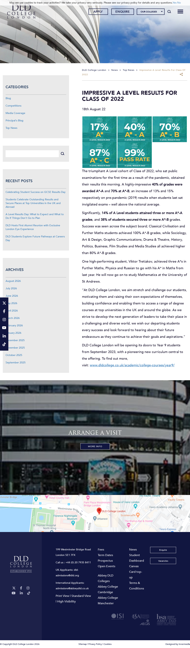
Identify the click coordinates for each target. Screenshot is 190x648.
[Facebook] (21, 588)
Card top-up (135, 574)
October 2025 (14, 355)
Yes (174, 2)
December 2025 (15, 340)
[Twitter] (13, 588)
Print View (62, 596)
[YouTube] (13, 593)
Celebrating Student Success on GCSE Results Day (35, 192)
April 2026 (12, 310)
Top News (11, 128)
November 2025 (15, 347)
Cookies (108, 644)
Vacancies (163, 560)
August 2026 (13, 281)
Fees (101, 550)
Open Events (106, 566)
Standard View (81, 596)
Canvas (134, 566)
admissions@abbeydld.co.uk (72, 588)
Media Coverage (15, 113)
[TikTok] (28, 593)
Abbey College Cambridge (108, 589)
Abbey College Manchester (108, 600)
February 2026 (14, 325)
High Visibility (66, 601)
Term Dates (105, 555)
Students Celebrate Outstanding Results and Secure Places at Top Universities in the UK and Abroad (33, 203)
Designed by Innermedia (178, 644)
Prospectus (105, 561)
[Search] (169, 11)
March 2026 (13, 318)
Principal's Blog (14, 120)
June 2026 (12, 296)
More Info (95, 446)
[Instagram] (28, 588)
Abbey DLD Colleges (105, 578)
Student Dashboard (136, 558)
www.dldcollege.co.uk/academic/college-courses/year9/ (132, 365)
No (179, 2)
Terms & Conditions (136, 586)
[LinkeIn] (21, 593)
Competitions (13, 105)
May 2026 (11, 303)
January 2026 (13, 333)
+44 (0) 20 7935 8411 (78, 562)
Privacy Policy (95, 644)
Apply (98, 12)
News (133, 550)
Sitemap (82, 644)
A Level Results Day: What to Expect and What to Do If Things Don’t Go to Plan (35, 216)
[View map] (95, 513)
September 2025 (16, 362)
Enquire (122, 12)
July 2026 (11, 288)
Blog (8, 98)
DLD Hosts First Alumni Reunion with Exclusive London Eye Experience (33, 227)
